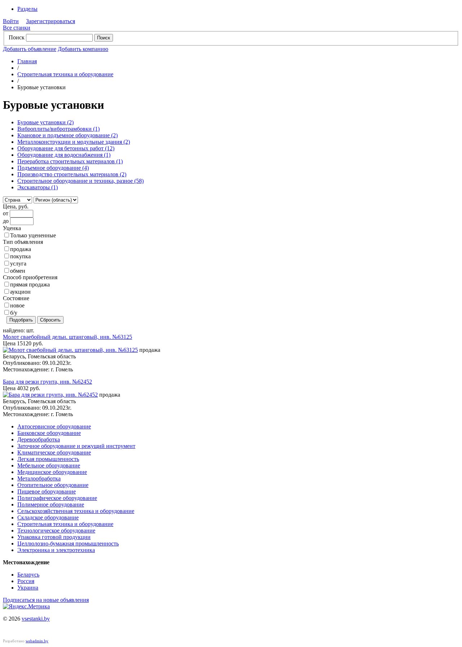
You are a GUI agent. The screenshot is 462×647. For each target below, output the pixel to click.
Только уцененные (33, 235)
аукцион (20, 292)
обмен (17, 271)
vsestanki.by (36, 619)
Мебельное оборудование (48, 465)
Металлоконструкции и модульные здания (73, 142)
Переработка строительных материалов (70, 161)
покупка (20, 256)
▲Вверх (443, 413)
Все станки (16, 28)
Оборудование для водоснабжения (63, 155)
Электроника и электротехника (56, 550)
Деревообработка (38, 439)
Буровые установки (45, 122)
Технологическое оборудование (56, 530)
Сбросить (50, 320)
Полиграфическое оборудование (57, 498)
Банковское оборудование (49, 433)
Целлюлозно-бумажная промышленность (68, 543)
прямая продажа (30, 284)
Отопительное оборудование (52, 485)
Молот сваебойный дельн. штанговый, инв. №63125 (67, 337)
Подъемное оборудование (53, 168)
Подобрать (21, 320)
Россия (25, 581)
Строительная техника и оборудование (65, 74)
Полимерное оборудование (50, 504)
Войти (11, 21)
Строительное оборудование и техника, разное (80, 181)
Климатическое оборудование (54, 452)
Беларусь (28, 574)
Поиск (17, 37)
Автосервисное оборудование (54, 426)
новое (17, 305)
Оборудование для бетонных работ (65, 148)
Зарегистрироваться (50, 21)
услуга (18, 263)
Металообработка (39, 478)
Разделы (27, 9)
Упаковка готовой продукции (54, 537)
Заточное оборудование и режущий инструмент (76, 446)
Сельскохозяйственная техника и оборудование (75, 511)
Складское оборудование (48, 517)
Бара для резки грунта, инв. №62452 (47, 382)
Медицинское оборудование (52, 472)
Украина (27, 588)
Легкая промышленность (48, 459)
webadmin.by (37, 641)
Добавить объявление (29, 49)
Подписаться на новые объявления (46, 600)
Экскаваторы (37, 187)
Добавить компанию (83, 49)
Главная (27, 61)
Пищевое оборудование (46, 491)
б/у (13, 313)
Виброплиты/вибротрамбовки (58, 129)
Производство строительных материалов (71, 174)
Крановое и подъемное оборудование (67, 135)
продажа (20, 249)
